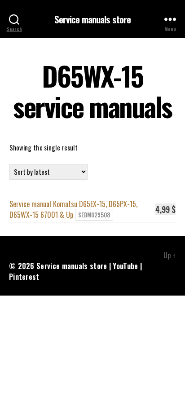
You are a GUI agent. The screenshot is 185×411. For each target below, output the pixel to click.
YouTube (125, 266)
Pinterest (24, 276)
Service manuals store (92, 19)
